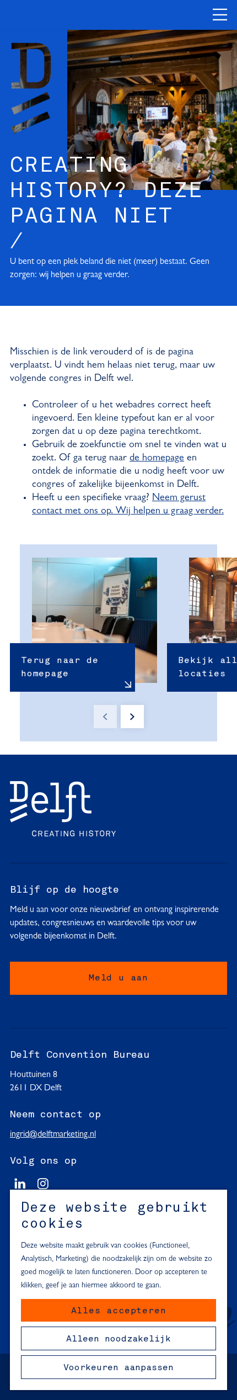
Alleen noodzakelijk (118, 1339)
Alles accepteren (118, 1311)
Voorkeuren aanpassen (118, 1368)
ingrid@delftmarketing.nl (53, 1134)
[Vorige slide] (105, 716)
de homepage (157, 458)
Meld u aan (118, 978)
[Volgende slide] (132, 716)
